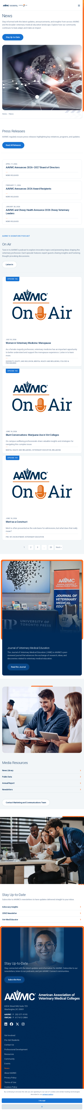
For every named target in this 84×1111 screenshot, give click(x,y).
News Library (7, 770)
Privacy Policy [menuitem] (10, 1077)
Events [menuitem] (7, 1063)
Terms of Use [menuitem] (10, 1082)
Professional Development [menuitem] (15, 1049)
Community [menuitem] (9, 1059)
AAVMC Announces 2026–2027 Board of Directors (33, 167)
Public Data (7, 777)
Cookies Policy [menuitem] (10, 1087)
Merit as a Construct (16, 521)
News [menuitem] (7, 1068)
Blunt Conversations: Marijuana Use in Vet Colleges (32, 435)
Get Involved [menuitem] (9, 1035)
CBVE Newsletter (9, 913)
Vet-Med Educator (10, 919)
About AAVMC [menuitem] (10, 1073)
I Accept (42, 1101)
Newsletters (7, 789)
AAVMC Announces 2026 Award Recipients (28, 188)
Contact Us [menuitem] (9, 1045)
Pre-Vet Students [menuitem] (11, 1040)
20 (51, 547)
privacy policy (48, 1094)
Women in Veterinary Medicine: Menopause (28, 343)
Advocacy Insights (10, 907)
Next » (58, 547)
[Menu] (79, 5)
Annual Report (8, 783)
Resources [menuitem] (9, 1054)
